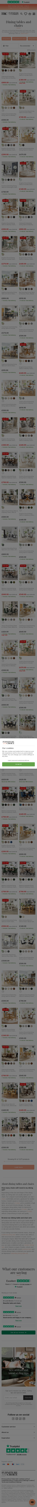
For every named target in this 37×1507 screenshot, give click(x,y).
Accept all (18, 764)
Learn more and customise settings (18, 760)
